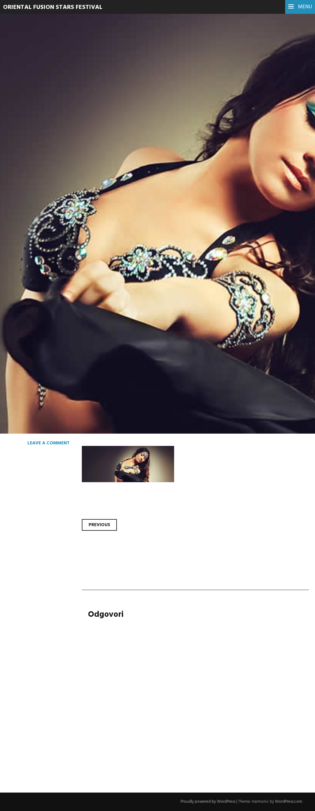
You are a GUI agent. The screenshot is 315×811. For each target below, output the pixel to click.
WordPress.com (288, 801)
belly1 (24, 141)
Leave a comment (48, 443)
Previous (99, 525)
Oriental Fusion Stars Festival (52, 7)
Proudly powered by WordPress (208, 801)
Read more (27, 183)
